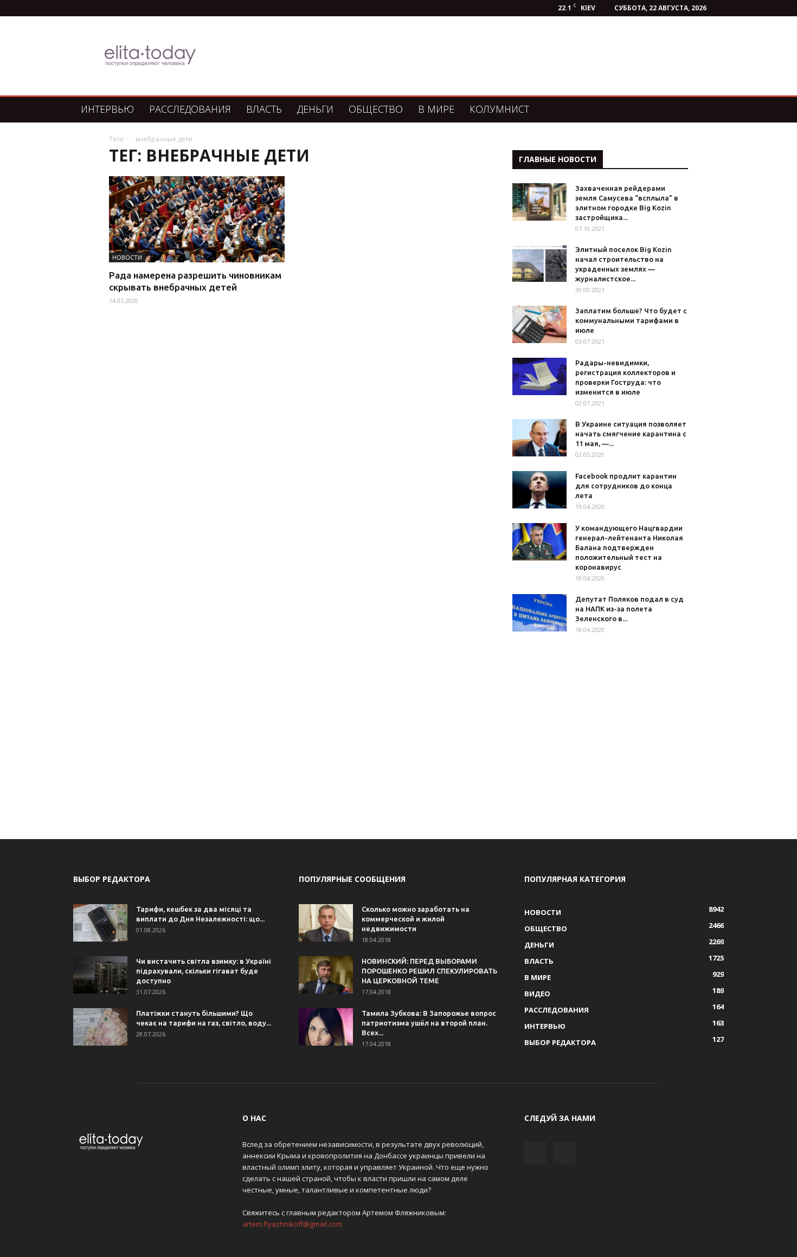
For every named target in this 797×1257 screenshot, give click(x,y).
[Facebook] (535, 1152)
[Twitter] (564, 1152)
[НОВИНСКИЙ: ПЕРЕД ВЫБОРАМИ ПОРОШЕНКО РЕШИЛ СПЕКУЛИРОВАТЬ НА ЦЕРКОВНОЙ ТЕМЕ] (326, 975)
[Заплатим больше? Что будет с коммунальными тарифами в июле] (539, 324)
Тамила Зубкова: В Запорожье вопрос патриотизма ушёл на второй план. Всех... (429, 1022)
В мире (436, 108)
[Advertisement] (455, 55)
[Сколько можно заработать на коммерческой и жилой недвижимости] (326, 923)
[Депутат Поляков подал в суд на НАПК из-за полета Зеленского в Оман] (539, 612)
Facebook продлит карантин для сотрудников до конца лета (626, 485)
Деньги (315, 108)
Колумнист (499, 108)
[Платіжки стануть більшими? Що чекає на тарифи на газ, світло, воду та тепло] (100, 1027)
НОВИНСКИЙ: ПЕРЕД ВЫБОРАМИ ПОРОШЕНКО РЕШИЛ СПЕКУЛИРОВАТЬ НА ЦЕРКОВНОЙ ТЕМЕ (429, 970)
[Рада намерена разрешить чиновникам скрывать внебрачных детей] (197, 219)
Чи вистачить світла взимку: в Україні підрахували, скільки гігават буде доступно (203, 970)
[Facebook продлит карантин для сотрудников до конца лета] (539, 489)
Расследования (190, 108)
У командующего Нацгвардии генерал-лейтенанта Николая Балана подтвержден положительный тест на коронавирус (629, 547)
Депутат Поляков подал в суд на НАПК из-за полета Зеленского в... (629, 608)
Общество (376, 108)
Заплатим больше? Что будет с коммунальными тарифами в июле (631, 320)
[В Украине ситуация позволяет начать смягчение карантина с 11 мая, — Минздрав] (539, 437)
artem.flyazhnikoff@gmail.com (292, 1224)
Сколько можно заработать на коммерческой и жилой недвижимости (416, 918)
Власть (264, 108)
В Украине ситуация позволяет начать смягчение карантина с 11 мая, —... (630, 433)
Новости (127, 257)
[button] (711, 110)
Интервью (107, 108)
